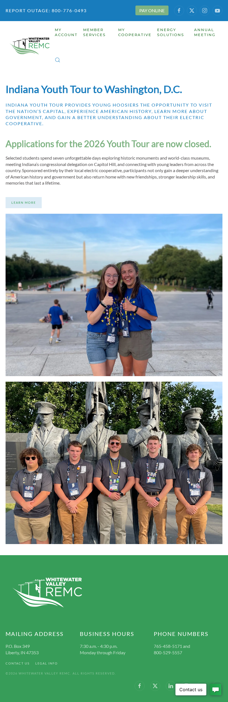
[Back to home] (30, 46)
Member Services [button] (94, 32)
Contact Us (18, 663)
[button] (57, 60)
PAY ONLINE (152, 10)
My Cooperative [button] (135, 32)
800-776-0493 (68, 10)
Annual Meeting (204, 32)
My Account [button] (66, 32)
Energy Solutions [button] (170, 32)
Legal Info (46, 663)
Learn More (23, 202)
